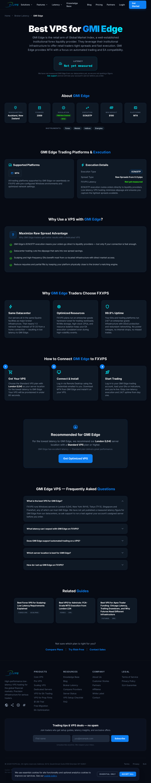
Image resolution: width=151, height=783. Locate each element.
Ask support (52, 76)
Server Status (69, 693)
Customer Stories (100, 681)
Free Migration (41, 706)
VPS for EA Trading (43, 693)
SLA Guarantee (129, 685)
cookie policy (50, 775)
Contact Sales (98, 649)
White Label (98, 693)
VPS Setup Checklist (73, 697)
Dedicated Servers (43, 689)
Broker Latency (21, 15)
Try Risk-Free (76, 649)
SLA (144, 764)
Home (7, 15)
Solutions (27, 4)
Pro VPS (38, 681)
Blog (89, 4)
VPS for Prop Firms (43, 697)
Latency (57, 4)
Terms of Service (130, 677)
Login (122, 4)
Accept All (128, 774)
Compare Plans (54, 649)
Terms (126, 764)
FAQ (65, 701)
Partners (111, 4)
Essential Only (108, 774)
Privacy (136, 764)
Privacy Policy (128, 681)
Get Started (135, 4)
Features (42, 4)
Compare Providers (72, 689)
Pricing (99, 4)
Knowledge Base (72, 4)
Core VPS (38, 677)
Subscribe (120, 738)
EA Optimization (41, 710)
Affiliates (96, 689)
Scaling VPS (40, 685)
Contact (96, 697)
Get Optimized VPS (75, 458)
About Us (96, 677)
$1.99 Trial (39, 701)
